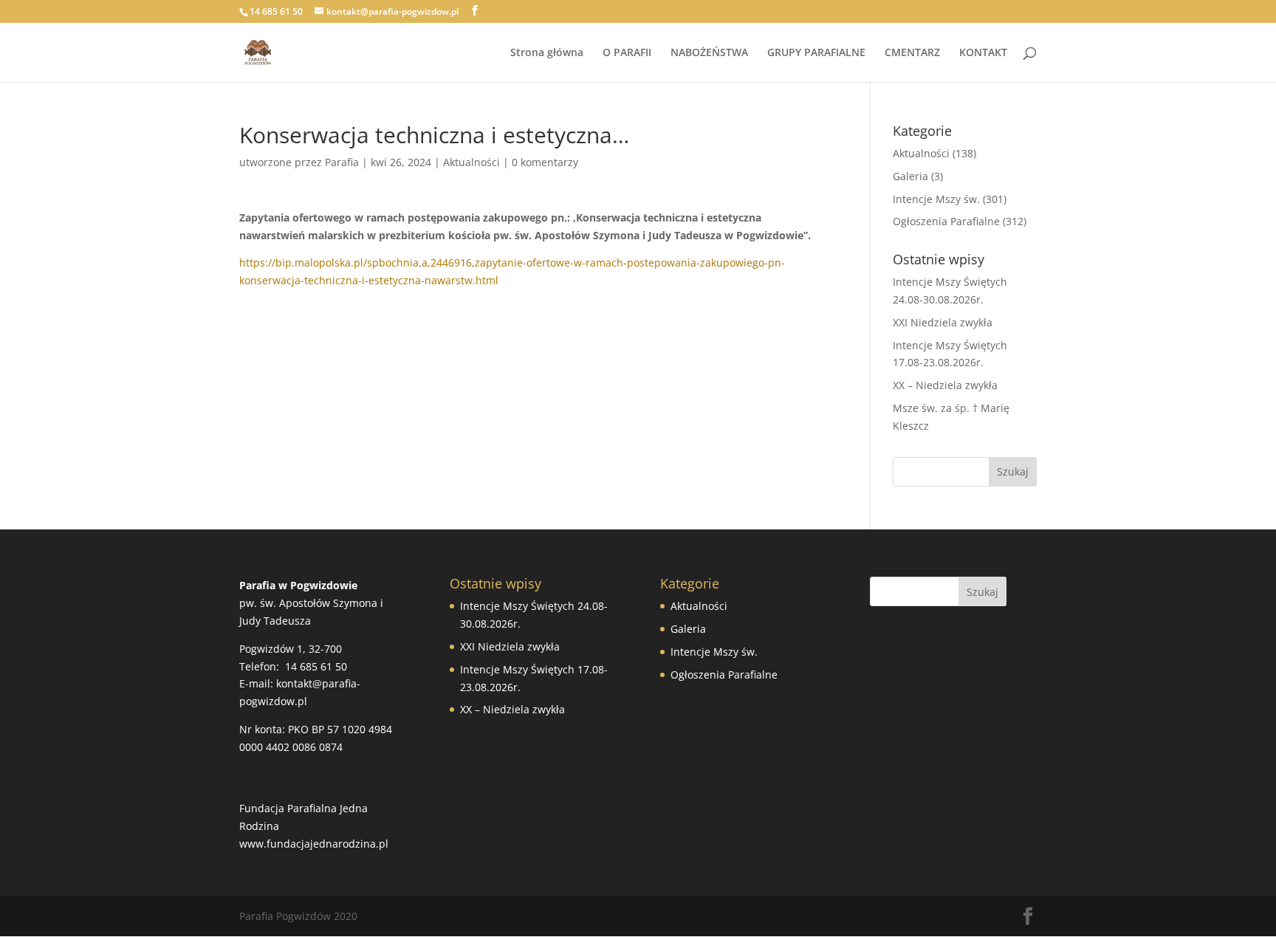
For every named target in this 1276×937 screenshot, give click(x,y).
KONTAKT (983, 53)
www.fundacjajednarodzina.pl (313, 844)
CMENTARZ (912, 53)
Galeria (910, 176)
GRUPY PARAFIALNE (816, 53)
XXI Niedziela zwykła (942, 322)
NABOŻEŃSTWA (709, 53)
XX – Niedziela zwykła (945, 385)
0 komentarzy (545, 162)
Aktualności (471, 162)
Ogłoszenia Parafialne (946, 221)
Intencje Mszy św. (936, 199)
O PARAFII (627, 53)
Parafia (342, 162)
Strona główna (546, 53)
